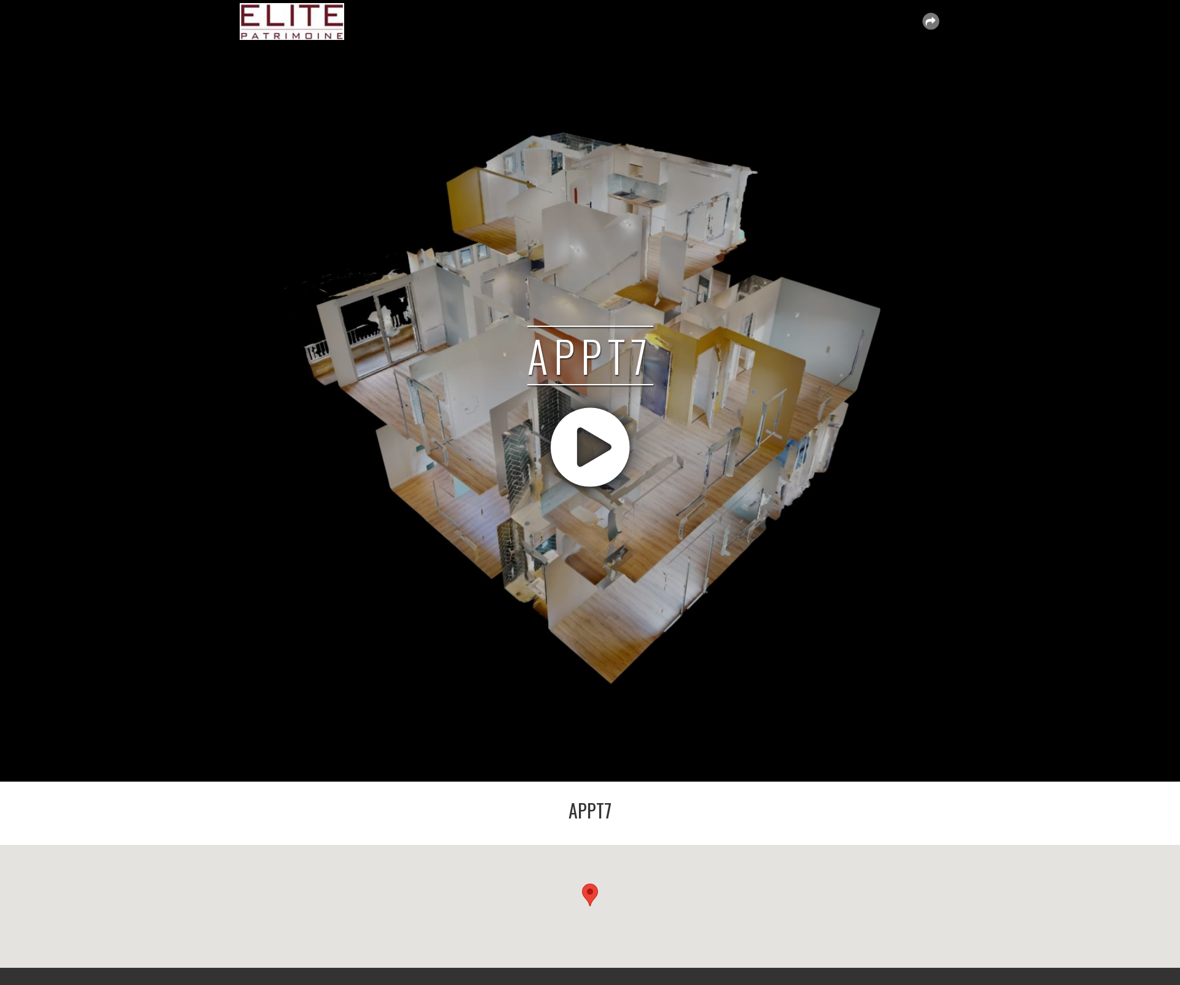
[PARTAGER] (930, 21)
